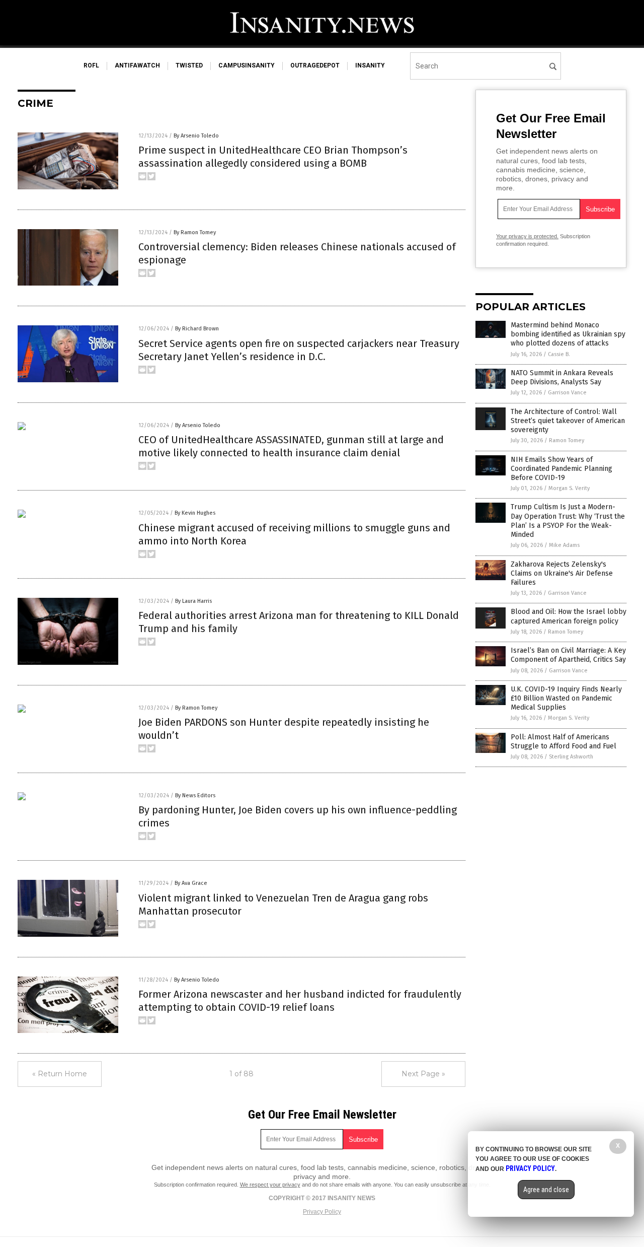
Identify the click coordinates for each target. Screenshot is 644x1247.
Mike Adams (564, 545)
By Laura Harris (193, 601)
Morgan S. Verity (569, 488)
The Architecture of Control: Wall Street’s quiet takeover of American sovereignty (568, 420)
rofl (91, 65)
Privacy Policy (322, 1211)
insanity (370, 65)
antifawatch (137, 65)
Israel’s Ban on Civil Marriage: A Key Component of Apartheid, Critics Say (568, 655)
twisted (189, 65)
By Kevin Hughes (195, 513)
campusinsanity (246, 65)
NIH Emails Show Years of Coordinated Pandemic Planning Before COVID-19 (561, 468)
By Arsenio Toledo (196, 135)
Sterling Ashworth (571, 756)
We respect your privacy (270, 1185)
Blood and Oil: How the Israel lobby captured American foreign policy (568, 616)
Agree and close (546, 1190)
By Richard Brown (197, 328)
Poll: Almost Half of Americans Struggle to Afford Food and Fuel (563, 741)
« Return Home (59, 1073)
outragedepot (315, 65)
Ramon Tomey (566, 440)
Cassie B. (559, 354)
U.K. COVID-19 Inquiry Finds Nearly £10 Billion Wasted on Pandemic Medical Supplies (566, 698)
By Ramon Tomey (195, 232)
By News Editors (195, 795)
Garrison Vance (567, 392)
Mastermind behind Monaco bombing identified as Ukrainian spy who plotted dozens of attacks (568, 334)
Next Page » (423, 1073)
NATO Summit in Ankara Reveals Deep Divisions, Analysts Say (562, 377)
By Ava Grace (191, 883)
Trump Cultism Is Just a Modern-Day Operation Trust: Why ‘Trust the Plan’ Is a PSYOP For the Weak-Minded (568, 521)
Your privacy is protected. (527, 236)
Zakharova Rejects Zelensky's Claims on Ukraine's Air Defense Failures (562, 573)
